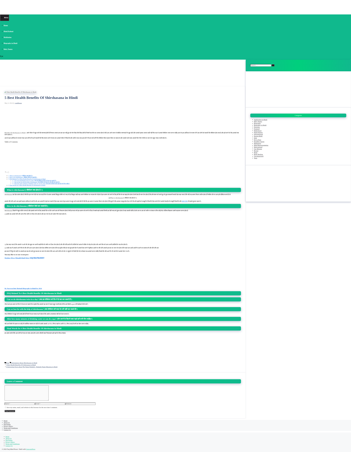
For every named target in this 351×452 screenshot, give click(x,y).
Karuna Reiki (258, 136)
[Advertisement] (55, 73)
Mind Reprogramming (261, 145)
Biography (257, 123)
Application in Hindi (260, 120)
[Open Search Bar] (1, 57)
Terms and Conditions (11, 428)
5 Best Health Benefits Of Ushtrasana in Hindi (21, 365)
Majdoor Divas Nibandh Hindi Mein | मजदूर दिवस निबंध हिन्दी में (24, 258)
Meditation (7, 37)
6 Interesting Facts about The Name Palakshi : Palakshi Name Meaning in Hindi (31, 367)
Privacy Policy (8, 426)
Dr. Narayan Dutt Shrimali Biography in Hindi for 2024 (23, 288)
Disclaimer (7, 424)
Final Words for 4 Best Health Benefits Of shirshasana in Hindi (27, 185)
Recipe (256, 151)
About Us (7, 423)
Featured (257, 129)
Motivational (258, 147)
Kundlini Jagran (259, 142)
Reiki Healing (258, 154)
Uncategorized (258, 156)
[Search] (273, 65)
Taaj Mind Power (11, 7)
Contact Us (7, 430)
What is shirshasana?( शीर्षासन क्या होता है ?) (21, 175)
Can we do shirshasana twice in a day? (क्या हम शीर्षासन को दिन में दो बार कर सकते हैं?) (35, 180)
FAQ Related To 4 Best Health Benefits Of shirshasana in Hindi (28, 179)
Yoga (7, 363)
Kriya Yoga (257, 140)
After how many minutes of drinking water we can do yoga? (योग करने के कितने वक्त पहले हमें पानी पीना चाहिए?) (42, 183)
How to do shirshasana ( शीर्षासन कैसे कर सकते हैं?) (23, 177)
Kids (255, 138)
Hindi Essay (258, 131)
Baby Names (8, 49)
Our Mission (258, 149)
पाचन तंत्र (185, 201)
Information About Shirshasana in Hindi (24, 363)
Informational (258, 134)
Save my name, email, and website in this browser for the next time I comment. (32, 407)
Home (6, 25)
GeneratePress (30, 449)
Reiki (255, 152)
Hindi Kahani (8, 31)
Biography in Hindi (10, 43)
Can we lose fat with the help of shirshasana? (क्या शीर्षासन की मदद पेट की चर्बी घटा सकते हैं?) (37, 182)
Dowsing (257, 127)
